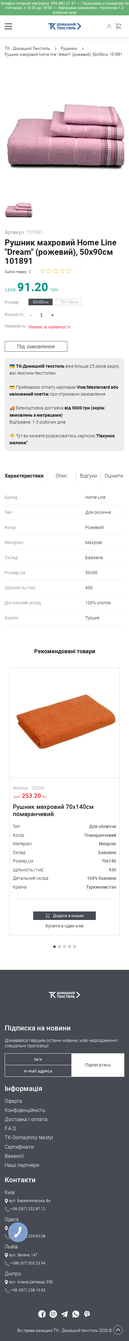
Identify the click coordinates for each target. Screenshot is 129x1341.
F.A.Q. (11, 1128)
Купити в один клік (64, 926)
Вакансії (14, 1156)
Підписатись (98, 1065)
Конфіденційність (25, 1110)
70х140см (69, 302)
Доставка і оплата (26, 1119)
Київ (10, 1192)
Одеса (12, 1219)
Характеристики (24, 476)
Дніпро (13, 1274)
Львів (11, 1247)
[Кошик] (120, 26)
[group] (64, 128)
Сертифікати (19, 1147)
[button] (54, 946)
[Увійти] (110, 26)
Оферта (13, 1101)
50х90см (41, 302)
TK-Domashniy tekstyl (29, 1138)
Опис (61, 476)
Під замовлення (36, 346)
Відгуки (88, 476)
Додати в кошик (68, 915)
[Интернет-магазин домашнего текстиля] (64, 994)
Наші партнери (22, 1165)
